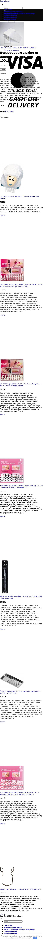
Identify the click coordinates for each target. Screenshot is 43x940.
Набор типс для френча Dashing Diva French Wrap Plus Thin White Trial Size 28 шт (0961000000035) (21, 285)
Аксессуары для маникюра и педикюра (19, 13)
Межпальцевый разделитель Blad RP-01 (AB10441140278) (21, 889)
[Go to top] (1, 918)
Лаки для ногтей (10, 931)
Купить (3, 69)
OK (35, 938)
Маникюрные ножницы (13, 11)
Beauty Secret (5, 1)
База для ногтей (10, 933)
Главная (3, 47)
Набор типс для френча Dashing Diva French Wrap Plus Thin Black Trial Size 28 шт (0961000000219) (21, 486)
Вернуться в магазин (11, 50)
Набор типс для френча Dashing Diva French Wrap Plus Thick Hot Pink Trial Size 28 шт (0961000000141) (20, 793)
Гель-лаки (8, 9)
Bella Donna (9, 111)
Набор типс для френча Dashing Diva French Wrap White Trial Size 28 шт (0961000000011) (20, 385)
